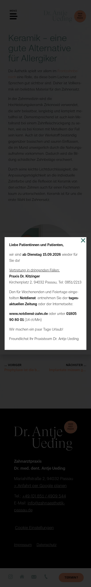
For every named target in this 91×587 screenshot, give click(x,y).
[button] (83, 240)
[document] (45, 293)
